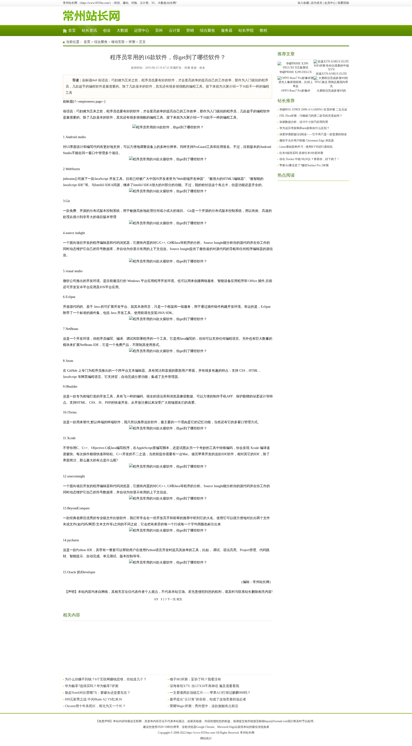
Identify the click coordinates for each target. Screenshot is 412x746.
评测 (132, 42)
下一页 (171, 599)
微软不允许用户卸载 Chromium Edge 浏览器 (306, 140)
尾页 (179, 599)
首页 (72, 30)
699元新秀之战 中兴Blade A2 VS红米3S (93, 699)
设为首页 (316, 3)
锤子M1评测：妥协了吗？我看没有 (195, 679)
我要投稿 (343, 3)
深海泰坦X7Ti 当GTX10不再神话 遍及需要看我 (204, 686)
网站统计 (206, 738)
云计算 (174, 30)
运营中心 (141, 30)
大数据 (122, 30)
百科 (159, 30)
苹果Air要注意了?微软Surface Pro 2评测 (304, 165)
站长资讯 (89, 30)
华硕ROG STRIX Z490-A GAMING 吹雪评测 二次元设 (313, 109)
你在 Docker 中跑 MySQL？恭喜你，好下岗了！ (309, 159)
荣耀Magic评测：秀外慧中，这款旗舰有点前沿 (204, 706)
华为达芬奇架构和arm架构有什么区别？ (304, 128)
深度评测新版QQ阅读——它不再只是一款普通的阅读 (313, 134)
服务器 (226, 30)
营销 (190, 30)
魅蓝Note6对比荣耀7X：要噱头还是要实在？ (97, 692)
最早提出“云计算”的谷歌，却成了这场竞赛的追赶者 (208, 699)
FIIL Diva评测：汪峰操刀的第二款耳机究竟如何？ (310, 115)
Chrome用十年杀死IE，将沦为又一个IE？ (95, 706)
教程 (263, 30)
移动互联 (118, 42)
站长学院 (246, 30)
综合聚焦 (207, 30)
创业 (107, 30)
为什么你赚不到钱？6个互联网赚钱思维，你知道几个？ (106, 679)
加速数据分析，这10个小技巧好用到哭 (303, 122)
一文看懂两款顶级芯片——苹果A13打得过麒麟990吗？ (210, 692)
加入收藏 (303, 3)
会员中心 (330, 3)
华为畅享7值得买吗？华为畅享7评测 (91, 686)
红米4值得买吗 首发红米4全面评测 (301, 153)
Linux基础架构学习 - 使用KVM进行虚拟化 (306, 146)
